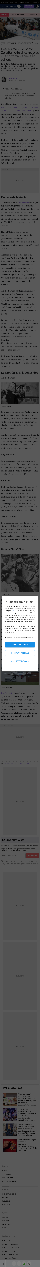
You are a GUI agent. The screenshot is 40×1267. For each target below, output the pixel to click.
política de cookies (27, 630)
